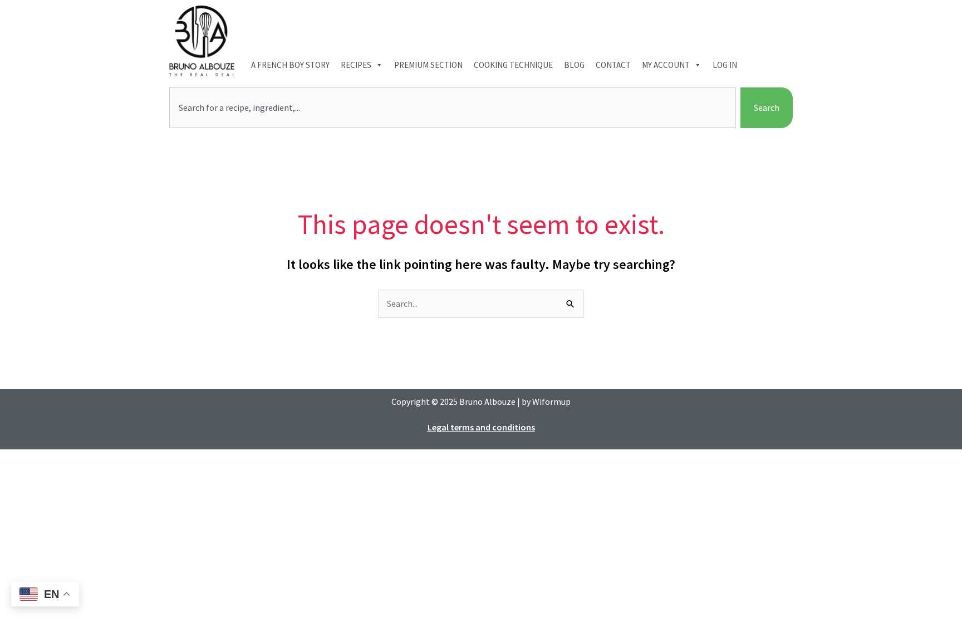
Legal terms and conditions (481, 427)
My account (666, 65)
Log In (725, 65)
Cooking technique (513, 65)
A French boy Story (290, 65)
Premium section (428, 65)
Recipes (356, 65)
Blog (574, 65)
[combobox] (452, 108)
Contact (613, 65)
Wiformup (551, 401)
